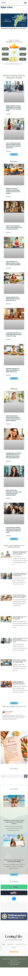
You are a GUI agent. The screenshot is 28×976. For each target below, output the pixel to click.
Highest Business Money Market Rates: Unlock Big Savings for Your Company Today (13, 108)
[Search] (25, 776)
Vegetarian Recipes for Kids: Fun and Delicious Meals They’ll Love (12, 370)
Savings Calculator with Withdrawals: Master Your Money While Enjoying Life (19, 682)
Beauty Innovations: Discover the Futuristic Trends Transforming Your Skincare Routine (13, 418)
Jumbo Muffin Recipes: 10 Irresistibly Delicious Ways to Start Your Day (14, 334)
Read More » (8, 114)
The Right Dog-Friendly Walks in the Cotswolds (13, 28)
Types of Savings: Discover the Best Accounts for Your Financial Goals (20, 618)
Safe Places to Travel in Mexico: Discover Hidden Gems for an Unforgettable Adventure (14, 822)
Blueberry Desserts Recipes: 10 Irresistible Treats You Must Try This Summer (13, 191)
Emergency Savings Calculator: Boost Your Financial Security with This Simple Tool (20, 553)
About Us (14, 947)
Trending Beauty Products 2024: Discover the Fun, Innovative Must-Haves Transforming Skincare (13, 455)
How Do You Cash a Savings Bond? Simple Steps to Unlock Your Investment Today (20, 661)
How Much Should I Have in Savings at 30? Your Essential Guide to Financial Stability (19, 596)
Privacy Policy (10, 944)
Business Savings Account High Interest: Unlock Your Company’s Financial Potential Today (20, 640)
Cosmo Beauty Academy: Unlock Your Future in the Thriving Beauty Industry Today (13, 530)
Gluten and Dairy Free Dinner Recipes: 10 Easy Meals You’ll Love (13, 298)
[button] (25, 2)
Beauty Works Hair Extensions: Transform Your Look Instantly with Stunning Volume (14, 492)
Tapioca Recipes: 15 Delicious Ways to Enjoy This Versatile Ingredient (13, 263)
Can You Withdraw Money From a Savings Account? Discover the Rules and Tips (20, 574)
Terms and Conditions (21, 944)
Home (3, 944)
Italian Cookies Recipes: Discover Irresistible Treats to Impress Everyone (14, 227)
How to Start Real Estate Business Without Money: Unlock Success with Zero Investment (13, 145)
